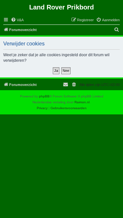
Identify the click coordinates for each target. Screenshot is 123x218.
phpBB (44, 96)
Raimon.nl (82, 102)
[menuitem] (17, 20)
